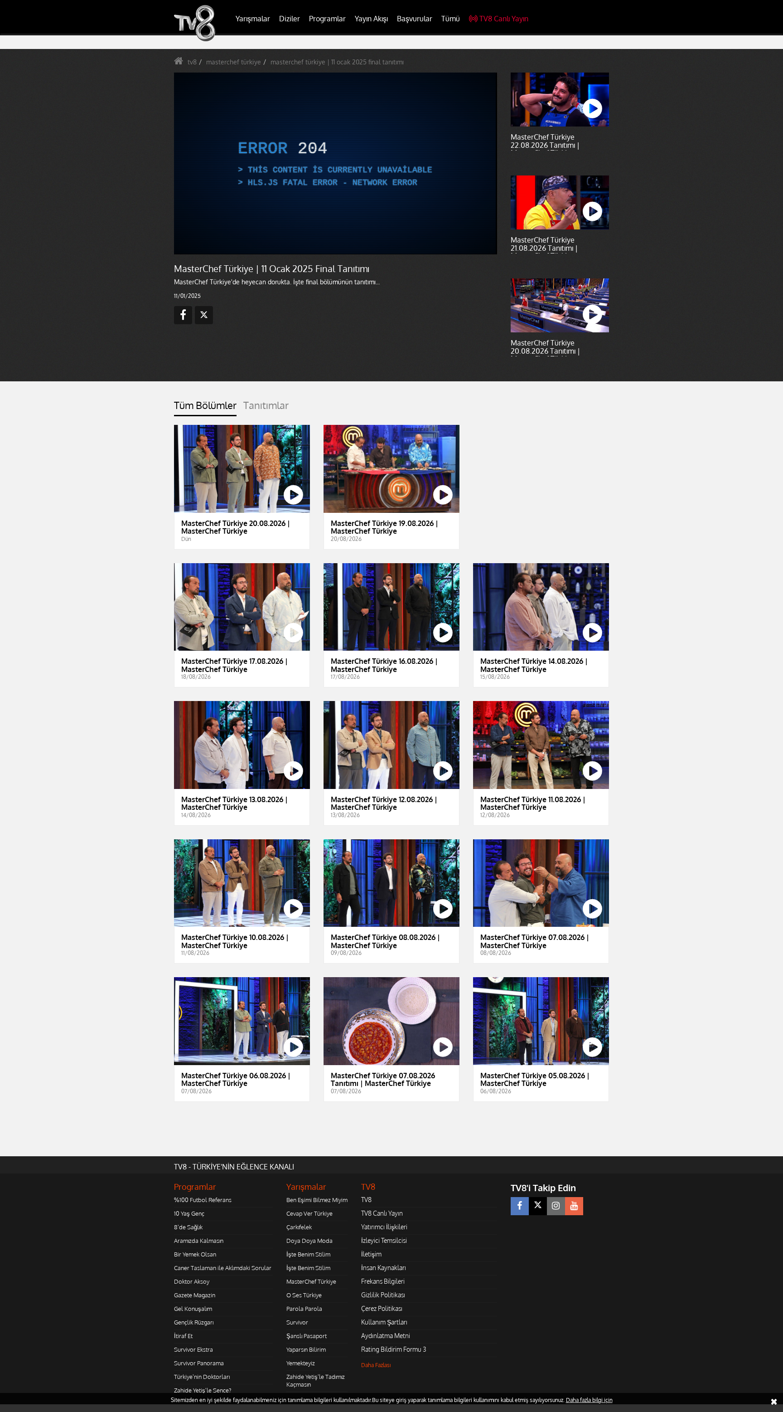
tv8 (192, 62)
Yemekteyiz (300, 1363)
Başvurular (414, 18)
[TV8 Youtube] (574, 1206)
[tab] (205, 407)
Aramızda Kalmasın (198, 1240)
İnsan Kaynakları (383, 1267)
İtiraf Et (183, 1335)
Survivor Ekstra (193, 1349)
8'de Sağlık (188, 1227)
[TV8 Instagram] (556, 1206)
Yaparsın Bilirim (306, 1349)
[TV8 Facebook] (520, 1206)
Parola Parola (304, 1308)
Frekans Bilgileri (383, 1281)
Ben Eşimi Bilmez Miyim (317, 1199)
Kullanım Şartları (384, 1322)
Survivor (297, 1322)
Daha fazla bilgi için (589, 1400)
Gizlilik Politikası (383, 1295)
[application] (335, 163)
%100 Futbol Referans (203, 1199)
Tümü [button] (450, 18)
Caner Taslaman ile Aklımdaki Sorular (222, 1267)
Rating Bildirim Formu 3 (393, 1349)
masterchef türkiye (233, 62)
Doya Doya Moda (309, 1240)
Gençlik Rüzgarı (193, 1322)
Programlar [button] (327, 18)
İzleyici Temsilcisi (384, 1240)
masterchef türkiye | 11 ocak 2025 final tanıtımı (337, 62)
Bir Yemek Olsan (195, 1254)
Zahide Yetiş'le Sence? (202, 1390)
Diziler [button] (289, 18)
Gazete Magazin (194, 1295)
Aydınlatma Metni (385, 1335)
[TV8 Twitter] (538, 1206)
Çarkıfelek (299, 1227)
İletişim (371, 1254)
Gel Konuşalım (193, 1308)
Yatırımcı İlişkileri (384, 1227)
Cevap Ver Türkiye (309, 1213)
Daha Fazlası (376, 1365)
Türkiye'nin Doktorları (202, 1376)
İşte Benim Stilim (308, 1254)
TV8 (366, 1199)
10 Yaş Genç (189, 1213)
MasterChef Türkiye (311, 1281)
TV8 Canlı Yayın (503, 18)
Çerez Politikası (381, 1308)
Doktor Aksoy (191, 1281)
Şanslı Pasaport (306, 1335)
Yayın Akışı (371, 18)
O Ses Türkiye (304, 1295)
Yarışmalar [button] (253, 18)
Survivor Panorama (199, 1363)
